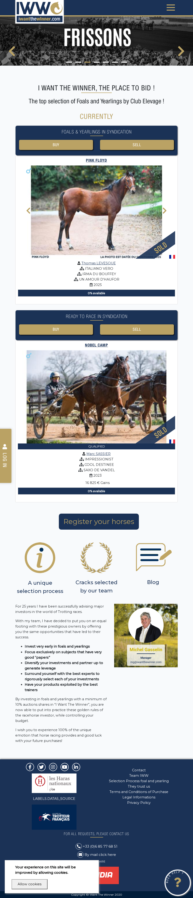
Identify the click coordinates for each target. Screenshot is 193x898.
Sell (137, 144)
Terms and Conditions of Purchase (138, 792)
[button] (69, 62)
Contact (139, 770)
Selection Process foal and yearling (139, 781)
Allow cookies (29, 884)
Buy (56, 144)
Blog (153, 582)
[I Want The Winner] (39, 12)
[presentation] (12, 54)
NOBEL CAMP (96, 345)
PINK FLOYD (96, 160)
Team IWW (139, 775)
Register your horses (99, 521)
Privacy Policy (139, 803)
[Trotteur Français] (54, 817)
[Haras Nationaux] (54, 783)
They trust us (139, 786)
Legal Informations (138, 797)
